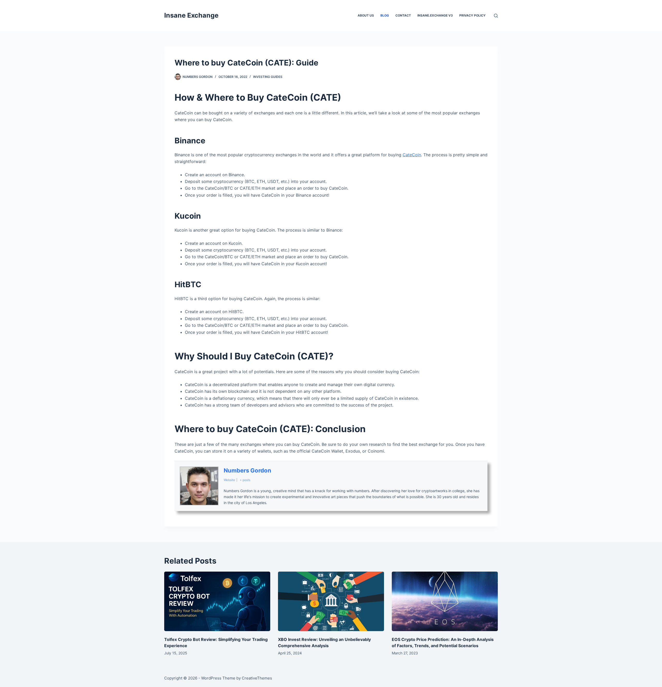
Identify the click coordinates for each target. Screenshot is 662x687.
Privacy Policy (472, 15)
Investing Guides (267, 77)
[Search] (496, 16)
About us (366, 15)
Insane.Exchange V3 (435, 15)
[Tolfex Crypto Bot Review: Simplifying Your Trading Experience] (217, 601)
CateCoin (412, 154)
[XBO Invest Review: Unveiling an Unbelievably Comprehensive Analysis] (331, 601)
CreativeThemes (257, 678)
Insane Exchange (191, 15)
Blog (384, 15)
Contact (403, 15)
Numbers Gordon (247, 470)
